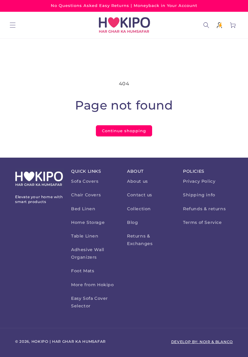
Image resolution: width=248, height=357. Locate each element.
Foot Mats (82, 270)
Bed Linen (83, 208)
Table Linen (85, 236)
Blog (132, 222)
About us (137, 181)
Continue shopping (124, 130)
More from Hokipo (92, 284)
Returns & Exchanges (139, 239)
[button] (12, 25)
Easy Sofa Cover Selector (89, 302)
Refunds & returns (204, 208)
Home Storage (88, 222)
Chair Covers (86, 195)
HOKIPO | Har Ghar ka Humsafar (68, 341)
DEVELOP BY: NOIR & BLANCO (202, 341)
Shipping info (199, 195)
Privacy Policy (199, 181)
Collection (139, 208)
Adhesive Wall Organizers (87, 253)
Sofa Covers (85, 181)
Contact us (139, 195)
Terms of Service (202, 222)
